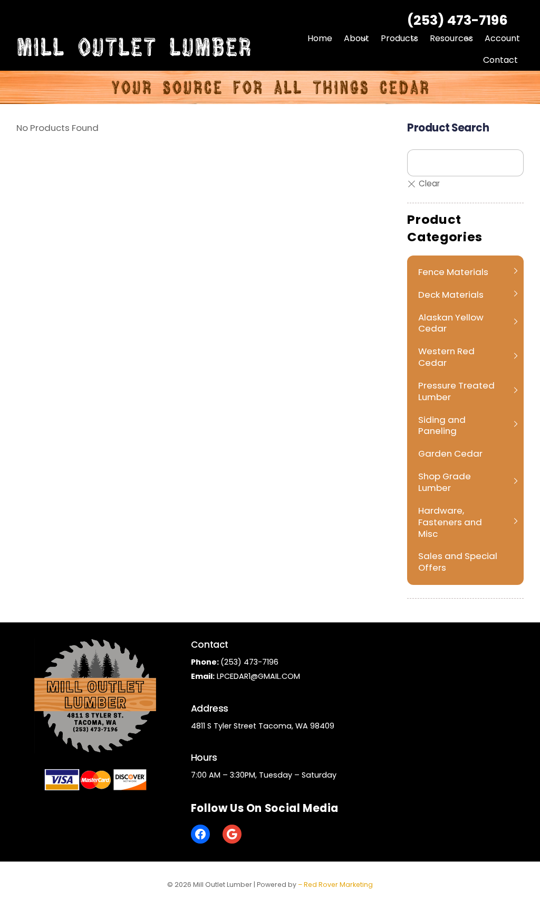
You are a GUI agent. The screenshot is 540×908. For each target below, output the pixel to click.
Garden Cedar (450, 453)
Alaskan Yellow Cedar (451, 323)
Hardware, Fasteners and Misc (450, 522)
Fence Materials (453, 272)
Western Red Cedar (446, 357)
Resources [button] (451, 38)
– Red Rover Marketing (335, 884)
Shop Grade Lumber (444, 482)
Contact (500, 60)
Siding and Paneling (442, 425)
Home (319, 38)
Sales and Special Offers (457, 562)
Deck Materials (451, 294)
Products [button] (399, 38)
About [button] (356, 38)
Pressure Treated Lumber (456, 391)
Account (502, 38)
